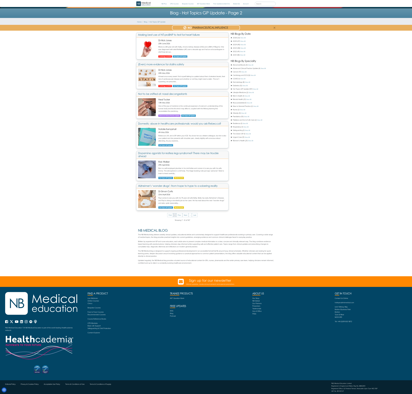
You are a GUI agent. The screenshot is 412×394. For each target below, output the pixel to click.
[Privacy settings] (4, 389)
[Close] (230, 167)
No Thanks (206, 226)
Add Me (206, 221)
